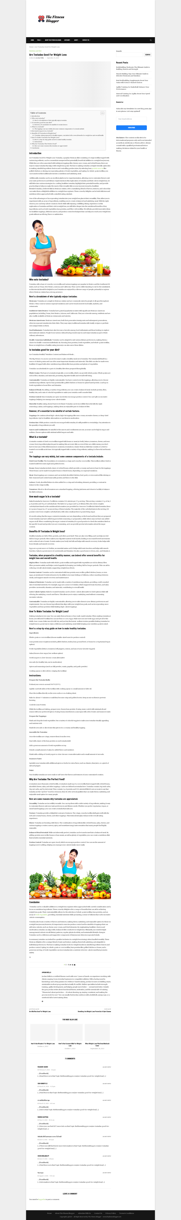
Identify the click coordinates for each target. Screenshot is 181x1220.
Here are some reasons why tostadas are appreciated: (51, 146)
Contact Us (85, 40)
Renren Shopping (43, 1117)
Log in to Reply (107, 1067)
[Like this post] (66, 965)
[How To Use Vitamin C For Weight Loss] (42, 1032)
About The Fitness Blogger (53, 40)
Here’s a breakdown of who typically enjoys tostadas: (51, 120)
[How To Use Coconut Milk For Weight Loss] (70, 1032)
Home (32, 40)
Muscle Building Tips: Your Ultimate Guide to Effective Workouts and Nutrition (132, 75)
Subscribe (131, 128)
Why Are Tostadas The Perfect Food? (44, 144)
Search (119, 51)
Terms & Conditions (126, 1213)
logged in (41, 1199)
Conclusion (35, 148)
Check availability (43, 1156)
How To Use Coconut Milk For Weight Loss (70, 1045)
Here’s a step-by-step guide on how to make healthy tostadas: (53, 139)
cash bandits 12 (42, 1083)
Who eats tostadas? (38, 118)
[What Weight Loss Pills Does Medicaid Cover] (97, 1032)
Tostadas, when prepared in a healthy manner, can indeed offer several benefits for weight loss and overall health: (69, 135)
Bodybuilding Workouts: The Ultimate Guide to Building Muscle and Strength (133, 68)
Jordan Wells (40, 58)
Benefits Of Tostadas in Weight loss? (44, 133)
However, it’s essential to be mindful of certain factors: (51, 124)
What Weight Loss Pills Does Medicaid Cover (97, 1045)
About (76, 40)
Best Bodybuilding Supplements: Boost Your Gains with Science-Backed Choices (132, 81)
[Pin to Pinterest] (72, 965)
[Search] (151, 40)
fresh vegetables (41, 915)
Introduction (36, 116)
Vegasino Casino (43, 1067)
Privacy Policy (110, 1213)
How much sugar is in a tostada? (42, 131)
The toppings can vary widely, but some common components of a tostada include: (59, 129)
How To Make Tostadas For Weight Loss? (45, 137)
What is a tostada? (38, 127)
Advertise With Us (84, 1213)
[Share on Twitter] (70, 965)
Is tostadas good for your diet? (42, 122)
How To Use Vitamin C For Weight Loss (43, 1044)
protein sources (97, 168)
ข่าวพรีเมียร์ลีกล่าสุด (44, 1100)
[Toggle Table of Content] (101, 113)
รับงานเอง (40, 1173)
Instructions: (38, 141)
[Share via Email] (74, 965)
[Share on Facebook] (68, 965)
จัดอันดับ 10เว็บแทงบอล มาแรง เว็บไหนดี (49, 1136)
